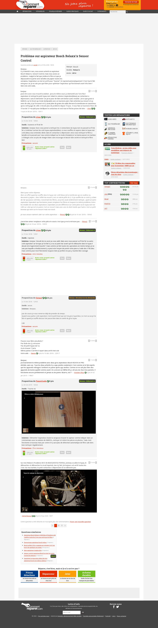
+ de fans (111, 5)
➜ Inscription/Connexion (131, 5)
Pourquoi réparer (55, 11)
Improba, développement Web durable (69, 616)
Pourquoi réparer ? (127, 153)
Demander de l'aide (131, 2)
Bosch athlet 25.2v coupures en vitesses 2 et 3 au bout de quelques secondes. (39, 546)
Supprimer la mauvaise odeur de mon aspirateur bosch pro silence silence (35, 559)
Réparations (27, 11)
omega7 (107, 187)
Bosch (75, 67)
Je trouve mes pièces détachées (29, 579)
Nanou (33, 353)
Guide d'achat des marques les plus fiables (86, 579)
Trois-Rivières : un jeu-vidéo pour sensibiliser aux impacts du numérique (123, 150)
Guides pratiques (72, 11)
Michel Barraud (27, 516)
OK (83, 612)
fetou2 (62, 214)
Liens (106, 159)
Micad (106, 199)
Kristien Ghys (79, 372)
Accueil (31, 4)
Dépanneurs (40, 11)
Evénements (102, 11)
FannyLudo (41, 381)
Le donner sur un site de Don (67, 579)
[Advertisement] (79, 29)
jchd (105, 194)
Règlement (100, 616)
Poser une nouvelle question (80, 522)
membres (111, 3)
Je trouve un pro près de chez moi (48, 579)
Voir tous (133, 183)
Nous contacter (121, 616)
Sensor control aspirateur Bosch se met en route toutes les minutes (39, 554)
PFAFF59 (107, 204)
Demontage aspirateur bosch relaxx (35, 542)
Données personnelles (90, 616)
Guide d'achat (88, 11)
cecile (35, 65)
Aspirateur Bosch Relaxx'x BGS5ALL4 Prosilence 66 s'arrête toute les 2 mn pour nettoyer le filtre (40, 536)
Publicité (107, 616)
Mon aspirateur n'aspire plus (32, 550)
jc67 (105, 208)
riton (89, 108)
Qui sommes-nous (43, 616)
